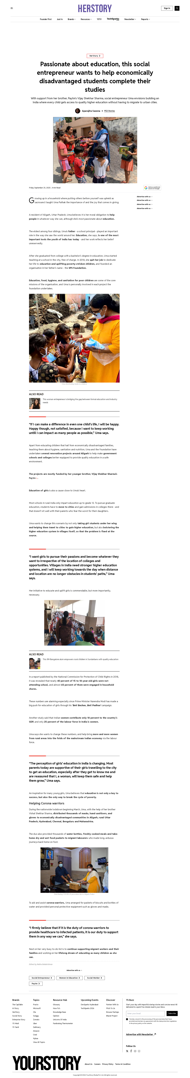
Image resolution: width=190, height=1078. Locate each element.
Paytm (35, 983)
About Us (88, 1064)
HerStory (94, 56)
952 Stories (109, 111)
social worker (93, 978)
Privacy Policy (107, 1064)
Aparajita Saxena (91, 111)
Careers (97, 1064)
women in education (68, 978)
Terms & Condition (123, 1064)
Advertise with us (73, 970)
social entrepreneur (41, 978)
